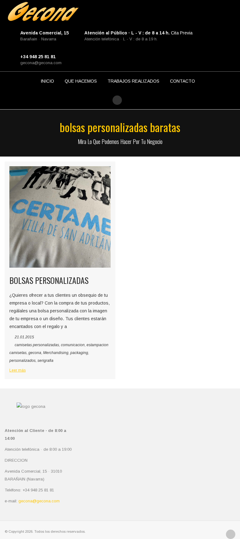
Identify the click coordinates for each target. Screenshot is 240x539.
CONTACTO (182, 81)
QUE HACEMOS (81, 81)
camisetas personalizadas (37, 345)
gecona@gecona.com (41, 62)
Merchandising (55, 353)
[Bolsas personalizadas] (60, 217)
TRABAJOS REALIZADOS (133, 81)
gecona (34, 353)
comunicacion (73, 345)
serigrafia (45, 360)
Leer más (17, 370)
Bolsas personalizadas (48, 280)
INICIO (47, 81)
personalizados (22, 360)
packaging (79, 353)
